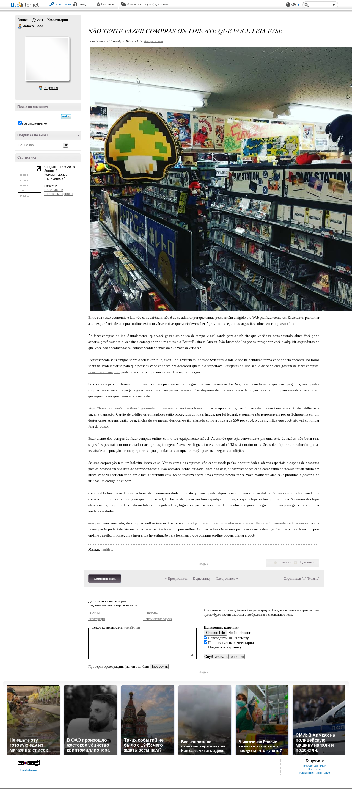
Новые (313, 578)
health (105, 549)
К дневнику (202, 578)
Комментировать (105, 578)
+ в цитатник (153, 41)
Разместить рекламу (314, 772)
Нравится (285, 562)
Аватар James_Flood (47, 58)
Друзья (37, 20)
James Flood (20, 26)
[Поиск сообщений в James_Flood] (66, 116)
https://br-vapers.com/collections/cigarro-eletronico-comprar (133, 408)
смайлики (132, 627)
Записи (23, 20)
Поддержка (288, 4)
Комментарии (57, 20)
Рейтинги (107, 4)
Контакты (314, 769)
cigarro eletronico (205, 523)
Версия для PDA (314, 765)
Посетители (53, 190)
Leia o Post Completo (104, 372)
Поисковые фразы (58, 194)
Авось (131, 4)
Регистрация (63, 4)
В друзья (51, 88)
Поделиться (306, 562)
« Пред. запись (176, 578)
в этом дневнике (34, 123)
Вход (82, 4)
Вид (296, 5)
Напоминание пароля (157, 619)
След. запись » (227, 578)
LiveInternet (26, 5)
